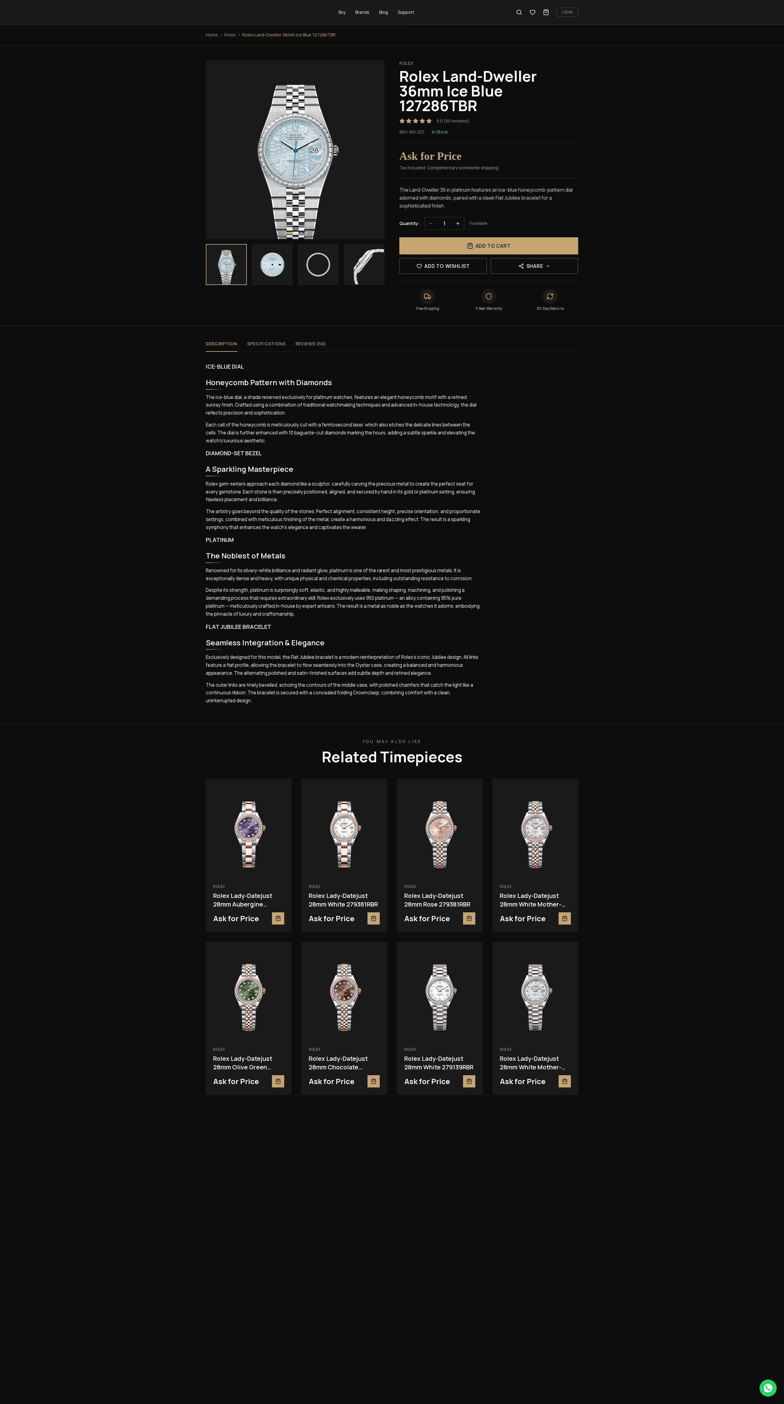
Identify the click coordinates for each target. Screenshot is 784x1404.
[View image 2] (272, 264)
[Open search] (519, 12)
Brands (362, 12)
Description (221, 344)
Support (406, 12)
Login (567, 12)
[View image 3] (318, 264)
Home (212, 35)
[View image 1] (226, 264)
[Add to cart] (278, 918)
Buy (341, 12)
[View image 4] (364, 264)
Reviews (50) (311, 344)
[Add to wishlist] (280, 790)
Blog (383, 12)
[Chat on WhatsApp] (768, 1388)
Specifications (266, 344)
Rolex (230, 35)
